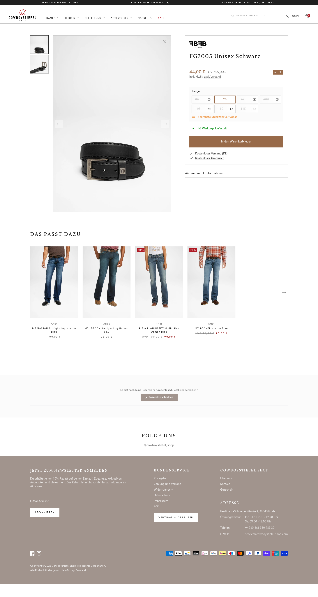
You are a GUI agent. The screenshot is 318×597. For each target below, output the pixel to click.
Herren (70, 18)
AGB (157, 506)
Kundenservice (172, 470)
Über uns (226, 478)
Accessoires (119, 18)
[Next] (165, 124)
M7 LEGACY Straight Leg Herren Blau (106, 330)
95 (249, 99)
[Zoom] (165, 41)
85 (204, 99)
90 (229, 99)
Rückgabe (160, 478)
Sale (161, 18)
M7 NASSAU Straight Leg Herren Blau (54, 330)
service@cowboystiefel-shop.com (266, 534)
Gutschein (226, 490)
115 (249, 109)
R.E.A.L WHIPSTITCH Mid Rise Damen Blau (159, 330)
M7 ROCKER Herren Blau (211, 328)
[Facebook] (32, 553)
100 (272, 99)
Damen (51, 18)
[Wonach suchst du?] (233, 16)
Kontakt (225, 484)
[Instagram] (39, 553)
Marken (143, 18)
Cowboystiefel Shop (244, 470)
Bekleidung (93, 18)
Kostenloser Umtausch (209, 158)
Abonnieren (45, 512)
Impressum (161, 501)
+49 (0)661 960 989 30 (259, 528)
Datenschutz (162, 495)
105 (204, 109)
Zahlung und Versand (167, 484)
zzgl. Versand (212, 77)
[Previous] (59, 124)
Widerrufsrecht (163, 490)
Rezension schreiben (163, 398)
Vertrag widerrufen (176, 517)
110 (227, 109)
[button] (236, 173)
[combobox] (253, 16)
